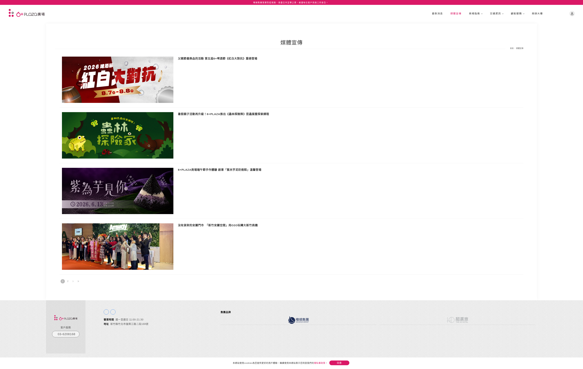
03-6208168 (66, 334)
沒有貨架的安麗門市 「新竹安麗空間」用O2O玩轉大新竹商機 (218, 225)
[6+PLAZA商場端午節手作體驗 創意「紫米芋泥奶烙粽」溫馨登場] (117, 191)
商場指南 (474, 13)
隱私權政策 (319, 363)
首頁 (512, 48)
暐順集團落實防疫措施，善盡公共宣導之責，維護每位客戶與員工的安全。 (290, 2)
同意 (339, 363)
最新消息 (437, 13)
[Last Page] (78, 281)
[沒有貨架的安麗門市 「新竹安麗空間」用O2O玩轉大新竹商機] (117, 246)
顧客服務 (516, 13)
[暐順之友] (572, 13)
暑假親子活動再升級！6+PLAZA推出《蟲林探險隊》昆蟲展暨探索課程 (223, 114)
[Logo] (27, 12)
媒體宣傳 (455, 13)
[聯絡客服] (113, 312)
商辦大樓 (537, 13)
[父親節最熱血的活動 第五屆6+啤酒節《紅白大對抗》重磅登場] (117, 79)
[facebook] (106, 312)
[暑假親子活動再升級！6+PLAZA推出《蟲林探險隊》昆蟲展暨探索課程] (117, 135)
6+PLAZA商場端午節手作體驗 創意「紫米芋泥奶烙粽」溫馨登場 (219, 169)
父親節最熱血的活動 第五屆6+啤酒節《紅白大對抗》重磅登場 (217, 58)
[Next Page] (73, 281)
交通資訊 (495, 13)
